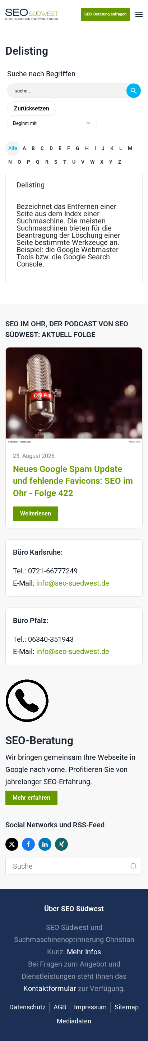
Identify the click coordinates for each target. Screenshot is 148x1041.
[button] (139, 14)
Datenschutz (27, 1007)
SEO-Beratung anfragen (105, 14)
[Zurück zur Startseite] (31, 14)
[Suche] (133, 90)
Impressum (90, 1007)
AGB (60, 1007)
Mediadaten (74, 1021)
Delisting (31, 185)
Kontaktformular (49, 988)
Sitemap (127, 1007)
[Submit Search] (133, 866)
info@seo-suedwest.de (72, 583)
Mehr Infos (84, 951)
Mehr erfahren (31, 797)
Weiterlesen (35, 513)
